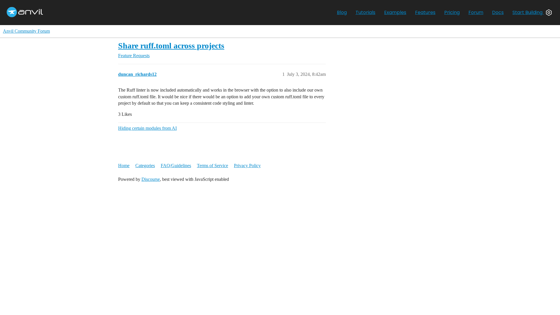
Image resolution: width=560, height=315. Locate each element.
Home (124, 165)
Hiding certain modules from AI (147, 128)
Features (425, 12)
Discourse (150, 179)
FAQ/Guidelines (176, 165)
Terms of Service (212, 165)
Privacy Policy (247, 165)
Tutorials (365, 12)
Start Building (528, 12)
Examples (395, 12)
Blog (342, 12)
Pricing (452, 12)
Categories (145, 165)
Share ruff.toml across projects (171, 45)
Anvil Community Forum (26, 31)
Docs (498, 12)
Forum (475, 12)
